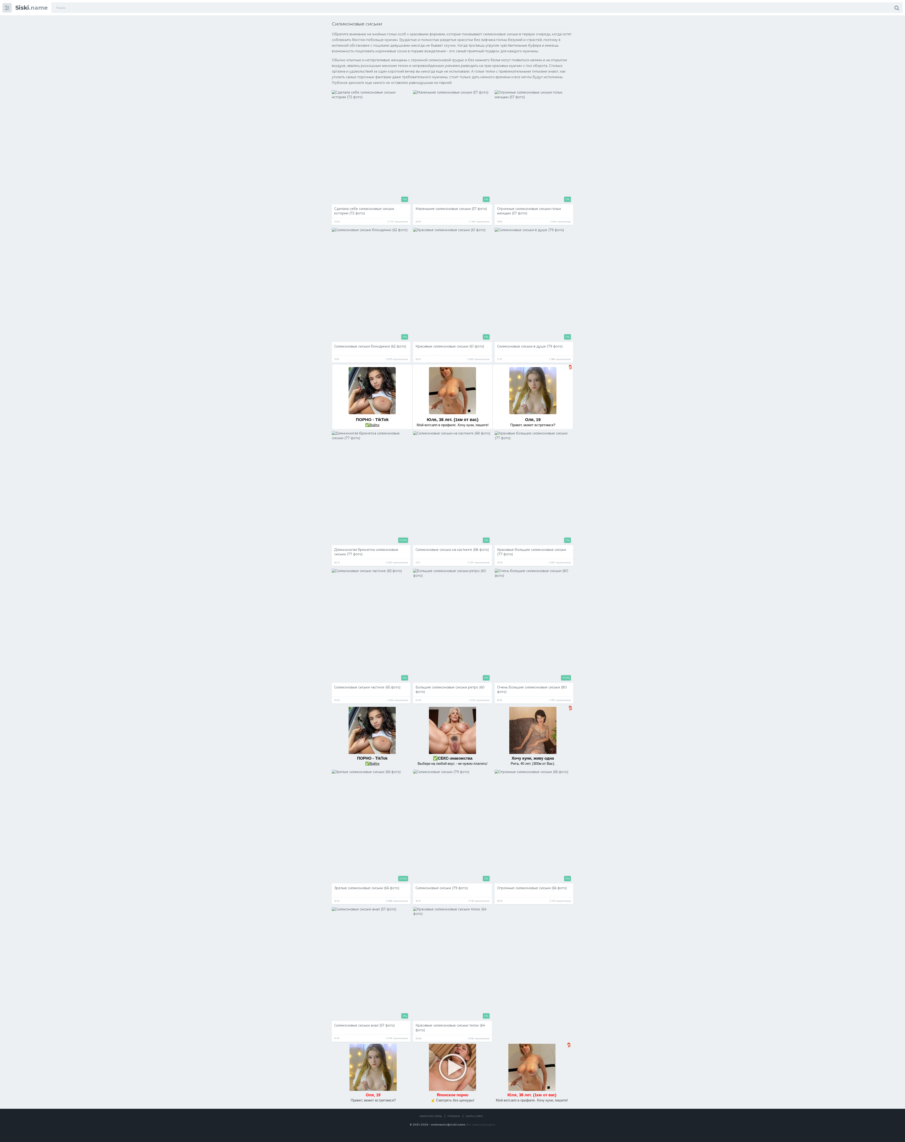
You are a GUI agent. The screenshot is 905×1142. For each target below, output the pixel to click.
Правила (454, 1116)
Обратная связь (431, 1116)
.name (31, 7)
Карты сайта (474, 1116)
